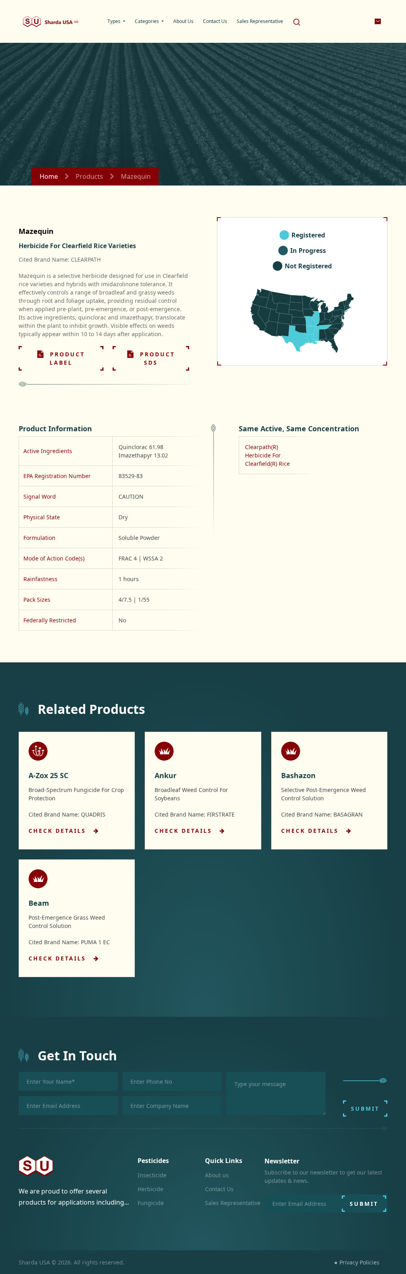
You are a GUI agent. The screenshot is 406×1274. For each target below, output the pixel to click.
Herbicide (150, 1189)
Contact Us (219, 1189)
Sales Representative (232, 1203)
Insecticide (152, 1175)
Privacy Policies (359, 1262)
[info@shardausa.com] (378, 21)
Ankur (165, 775)
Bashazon (298, 775)
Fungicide (151, 1203)
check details (59, 830)
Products (89, 176)
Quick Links (223, 1160)
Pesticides (153, 1160)
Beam (39, 903)
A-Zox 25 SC (48, 775)
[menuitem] (116, 21)
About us (217, 1175)
